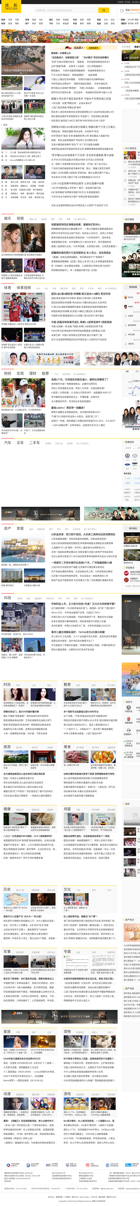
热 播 (4, 182)
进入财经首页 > (80, 374)
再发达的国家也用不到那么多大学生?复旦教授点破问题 (90, 720)
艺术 (109, 890)
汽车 (7, 443)
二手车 (34, 443)
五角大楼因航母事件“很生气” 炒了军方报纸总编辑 (75, 144)
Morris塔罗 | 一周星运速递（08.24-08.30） (24, 1080)
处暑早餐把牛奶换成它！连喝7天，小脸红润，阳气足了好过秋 (94, 787)
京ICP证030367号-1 (86, 1173)
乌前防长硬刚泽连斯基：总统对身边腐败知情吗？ (88, 987)
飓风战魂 (40, 193)
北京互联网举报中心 (35, 1165)
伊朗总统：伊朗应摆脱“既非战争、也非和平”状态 (75, 131)
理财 (17, 23)
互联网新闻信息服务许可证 (62, 1176)
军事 (10, 20)
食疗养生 (96, 747)
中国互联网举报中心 (15, 1165)
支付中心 (51, 1197)
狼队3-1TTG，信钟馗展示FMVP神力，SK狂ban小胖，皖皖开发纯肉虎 (98, 1129)
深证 (137, 371)
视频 (58, 20)
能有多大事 (26, 182)
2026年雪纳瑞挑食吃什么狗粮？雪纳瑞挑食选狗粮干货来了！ (93, 1080)
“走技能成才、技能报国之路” (65, 57)
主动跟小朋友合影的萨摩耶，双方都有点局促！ (87, 1076)
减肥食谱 (111, 747)
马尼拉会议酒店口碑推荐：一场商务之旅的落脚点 (27, 796)
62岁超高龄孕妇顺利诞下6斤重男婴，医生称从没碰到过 (91, 845)
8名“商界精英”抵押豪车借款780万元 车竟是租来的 (75, 192)
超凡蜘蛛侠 (38, 190)
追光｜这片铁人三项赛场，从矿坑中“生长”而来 (26, 925)
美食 (67, 747)
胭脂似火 (25, 186)
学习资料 (111, 685)
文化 (106, 20)
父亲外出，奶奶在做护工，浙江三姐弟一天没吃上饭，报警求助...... (96, 996)
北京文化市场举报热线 (114, 1165)
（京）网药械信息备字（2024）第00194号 (124, 1173)
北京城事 (126, 47)
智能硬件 (38, 598)
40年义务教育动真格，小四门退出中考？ (83, 733)
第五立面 (15, 182)
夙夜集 (41, 186)
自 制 (4, 186)
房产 (7, 528)
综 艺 (4, 197)
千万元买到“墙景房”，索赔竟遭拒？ (68, 75)
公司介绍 (94, 1197)
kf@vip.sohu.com (106, 1189)
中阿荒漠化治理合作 (61, 84)
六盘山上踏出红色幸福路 (63, 79)
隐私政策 (101, 1197)
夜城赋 (33, 186)
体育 (7, 288)
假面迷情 (15, 186)
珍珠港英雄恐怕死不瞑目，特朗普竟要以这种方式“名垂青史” (32, 992)
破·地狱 (14, 190)
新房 (34, 23)
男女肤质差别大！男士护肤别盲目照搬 (22, 853)
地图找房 (41, 529)
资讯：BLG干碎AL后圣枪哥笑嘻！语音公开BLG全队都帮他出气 (94, 1143)
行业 (56, 374)
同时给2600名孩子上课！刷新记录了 (25, 156)
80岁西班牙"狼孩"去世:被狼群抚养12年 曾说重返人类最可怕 (80, 136)
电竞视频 (80, 1094)
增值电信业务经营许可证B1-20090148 (18, 1173)
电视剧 (66, 20)
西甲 (81, 288)
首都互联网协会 (135, 1165)
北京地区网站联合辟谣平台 (62, 1179)
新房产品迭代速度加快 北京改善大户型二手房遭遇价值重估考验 (82, 580)
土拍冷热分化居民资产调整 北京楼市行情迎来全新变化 (77, 567)
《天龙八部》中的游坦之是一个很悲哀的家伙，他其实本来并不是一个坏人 (39, 1125)
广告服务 (67, 1197)
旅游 (82, 20)
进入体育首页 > (111, 288)
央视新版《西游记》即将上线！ (18, 1138)
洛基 (34, 182)
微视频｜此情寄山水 (61, 53)
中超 (54, 288)
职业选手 (96, 1094)
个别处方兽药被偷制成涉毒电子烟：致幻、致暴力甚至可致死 (80, 168)
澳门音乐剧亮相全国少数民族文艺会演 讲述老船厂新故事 (91, 921)
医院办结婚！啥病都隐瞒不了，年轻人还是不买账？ (89, 840)
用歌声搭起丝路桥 (82, 84)
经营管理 (66, 374)
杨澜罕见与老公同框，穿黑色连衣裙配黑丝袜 (25, 729)
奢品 (49, 685)
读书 (94, 890)
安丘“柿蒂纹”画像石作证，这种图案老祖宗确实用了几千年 (92, 938)
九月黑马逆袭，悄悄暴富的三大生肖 (20, 1067)
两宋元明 (51, 890)
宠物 (67, 1032)
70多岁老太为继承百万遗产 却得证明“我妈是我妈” (75, 197)
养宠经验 (80, 1032)
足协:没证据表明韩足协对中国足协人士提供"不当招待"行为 (79, 205)
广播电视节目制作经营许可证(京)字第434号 (124, 1176)
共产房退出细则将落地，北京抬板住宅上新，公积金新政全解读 (82, 571)
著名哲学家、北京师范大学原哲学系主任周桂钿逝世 (89, 929)
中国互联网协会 (94, 1165)
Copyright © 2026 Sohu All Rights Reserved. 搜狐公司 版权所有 (82, 1201)
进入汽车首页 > (82, 443)
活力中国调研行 (94, 66)
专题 (17, 20)
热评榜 (131, 23)
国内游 (19, 747)
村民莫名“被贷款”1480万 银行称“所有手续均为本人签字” (78, 121)
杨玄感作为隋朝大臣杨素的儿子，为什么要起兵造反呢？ (30, 921)
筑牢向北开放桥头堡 (61, 92)
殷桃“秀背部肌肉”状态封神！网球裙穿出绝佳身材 (27, 725)
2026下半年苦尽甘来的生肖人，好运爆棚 (23, 1076)
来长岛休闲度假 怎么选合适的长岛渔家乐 (23, 782)
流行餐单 (80, 747)
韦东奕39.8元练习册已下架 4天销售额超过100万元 (75, 177)
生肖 (49, 1032)
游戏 (113, 23)
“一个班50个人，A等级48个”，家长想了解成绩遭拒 (88, 729)
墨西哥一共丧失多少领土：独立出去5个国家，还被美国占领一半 (34, 938)
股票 (45, 373)
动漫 (106, 23)
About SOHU (84, 1197)
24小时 (131, 20)
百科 (58, 529)
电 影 (4, 190)
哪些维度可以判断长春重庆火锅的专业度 (83, 782)
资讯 (50, 529)
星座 (7, 1032)
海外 (66, 529)
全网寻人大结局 (76, 66)
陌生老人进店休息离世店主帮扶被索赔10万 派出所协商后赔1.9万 (82, 112)
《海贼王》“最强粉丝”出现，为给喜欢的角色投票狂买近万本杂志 (34, 1143)
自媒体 (48, 443)
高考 (78, 685)
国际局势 (20, 952)
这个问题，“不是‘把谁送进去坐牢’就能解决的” (86, 716)
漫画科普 (35, 1094)
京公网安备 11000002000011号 (18, 1179)
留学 (94, 685)
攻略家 (50, 747)
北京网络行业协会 (54, 1165)
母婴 (89, 20)
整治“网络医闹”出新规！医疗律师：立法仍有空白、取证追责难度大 (35, 849)
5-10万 (127, 479)
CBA (46, 288)
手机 (59, 598)
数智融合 (55, 70)
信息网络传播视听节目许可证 (118, 1179)
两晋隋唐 (35, 890)
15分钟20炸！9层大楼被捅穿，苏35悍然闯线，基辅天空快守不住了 (36, 987)
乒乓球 (90, 288)
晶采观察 (92, 75)
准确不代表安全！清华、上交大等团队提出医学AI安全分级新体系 (35, 845)
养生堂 (24, 197)
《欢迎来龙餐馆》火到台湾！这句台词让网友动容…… (90, 983)
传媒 (94, 952)
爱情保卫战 (39, 197)
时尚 (7, 685)
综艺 (60, 219)
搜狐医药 (20, 810)
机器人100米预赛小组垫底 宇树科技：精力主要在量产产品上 (80, 173)
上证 (127, 371)
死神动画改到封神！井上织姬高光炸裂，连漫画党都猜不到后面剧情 (36, 1129)
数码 (75, 598)
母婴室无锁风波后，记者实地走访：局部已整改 (87, 858)
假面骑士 (15, 193)
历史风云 (51, 952)
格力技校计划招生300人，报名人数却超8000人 (86, 725)
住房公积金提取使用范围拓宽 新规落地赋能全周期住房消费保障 (82, 543)
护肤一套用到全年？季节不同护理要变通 (23, 858)
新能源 (66, 23)
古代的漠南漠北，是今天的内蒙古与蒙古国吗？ (26, 934)
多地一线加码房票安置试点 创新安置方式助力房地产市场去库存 (82, 552)
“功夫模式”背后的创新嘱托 (96, 57)
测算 (18, 1032)
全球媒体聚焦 (104, 88)
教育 (82, 23)
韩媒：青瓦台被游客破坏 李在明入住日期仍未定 (74, 140)
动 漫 (4, 193)
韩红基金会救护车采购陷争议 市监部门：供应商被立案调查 (80, 116)
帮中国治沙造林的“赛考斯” (64, 88)
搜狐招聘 (59, 1197)
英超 (34, 20)
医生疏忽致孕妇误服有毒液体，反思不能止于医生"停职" (91, 853)
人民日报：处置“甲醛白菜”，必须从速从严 (71, 103)
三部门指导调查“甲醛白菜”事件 (66, 107)
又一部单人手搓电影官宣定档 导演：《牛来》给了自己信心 (79, 164)
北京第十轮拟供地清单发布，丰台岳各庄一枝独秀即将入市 (79, 576)
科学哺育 (96, 810)
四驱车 (127, 483)
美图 (68, 219)
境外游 (34, 747)
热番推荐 (51, 1094)
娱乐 (7, 218)
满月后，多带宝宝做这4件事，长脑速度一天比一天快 (89, 849)
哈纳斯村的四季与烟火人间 (99, 92)
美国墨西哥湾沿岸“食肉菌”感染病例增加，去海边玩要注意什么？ (34, 840)
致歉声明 (111, 952)
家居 (41, 23)
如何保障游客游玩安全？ (99, 62)
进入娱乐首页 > (80, 219)
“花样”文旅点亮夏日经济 (62, 62)
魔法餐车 (31, 193)
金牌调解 (15, 197)
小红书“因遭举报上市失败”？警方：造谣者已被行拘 (76, 188)
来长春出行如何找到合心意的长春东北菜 (23, 787)
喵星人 (95, 1032)
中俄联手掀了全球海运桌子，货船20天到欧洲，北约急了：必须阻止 (36, 983)
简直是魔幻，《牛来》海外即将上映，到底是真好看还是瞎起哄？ (34, 1134)
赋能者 (80, 62)
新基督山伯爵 (25, 190)
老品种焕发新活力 (96, 70)
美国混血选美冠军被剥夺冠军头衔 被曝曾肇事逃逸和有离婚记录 (82, 149)
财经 (7, 373)
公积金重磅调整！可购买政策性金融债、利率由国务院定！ (79, 539)
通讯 (28, 598)
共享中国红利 (100, 84)
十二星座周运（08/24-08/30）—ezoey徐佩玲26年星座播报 (32, 1072)
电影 (52, 219)
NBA (41, 20)
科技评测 (50, 598)
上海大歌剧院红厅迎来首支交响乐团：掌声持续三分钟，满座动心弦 (96, 934)
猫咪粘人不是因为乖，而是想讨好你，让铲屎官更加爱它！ (92, 1063)
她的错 (41, 182)
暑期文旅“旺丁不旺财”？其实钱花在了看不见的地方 (28, 791)
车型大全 (59, 443)
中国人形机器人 (87, 88)
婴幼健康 (111, 810)
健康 (89, 23)
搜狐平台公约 (111, 1197)
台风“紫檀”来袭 (58, 66)
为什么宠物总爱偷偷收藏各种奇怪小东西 (83, 1072)
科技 (7, 598)
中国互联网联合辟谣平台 (88, 1181)
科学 (67, 598)
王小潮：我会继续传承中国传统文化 (25, 152)
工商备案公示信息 (85, 1179)
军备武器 (35, 952)
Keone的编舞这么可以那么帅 (22, 160)
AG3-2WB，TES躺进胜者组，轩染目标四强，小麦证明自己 (93, 1138)
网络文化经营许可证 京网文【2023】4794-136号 (22, 1176)
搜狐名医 (35, 810)
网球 (99, 288)
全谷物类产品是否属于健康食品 (79, 796)
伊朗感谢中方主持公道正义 (77, 1000)
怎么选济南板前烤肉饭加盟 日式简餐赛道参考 (86, 778)
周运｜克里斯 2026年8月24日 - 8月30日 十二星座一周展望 (31, 1063)
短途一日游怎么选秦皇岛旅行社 (18, 778)
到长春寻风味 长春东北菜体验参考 (80, 791)
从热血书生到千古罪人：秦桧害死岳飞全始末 (25, 929)
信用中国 (7, 1181)
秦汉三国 (20, 890)
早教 (78, 810)
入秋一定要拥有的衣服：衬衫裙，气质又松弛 (25, 733)
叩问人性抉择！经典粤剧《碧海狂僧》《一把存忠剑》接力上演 (94, 925)
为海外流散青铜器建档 (74, 70)
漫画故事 (20, 1094)
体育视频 (24, 288)
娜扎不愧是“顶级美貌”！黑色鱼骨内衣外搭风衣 (26, 716)
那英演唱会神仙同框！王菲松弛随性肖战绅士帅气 (27, 720)
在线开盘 (76, 529)
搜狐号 (128, 702)
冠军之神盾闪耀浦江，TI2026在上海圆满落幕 (86, 1134)
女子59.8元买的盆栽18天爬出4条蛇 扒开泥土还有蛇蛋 (77, 160)
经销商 (69, 443)
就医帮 (50, 810)
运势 (34, 1032)
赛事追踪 (111, 1094)
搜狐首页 (11, 6)
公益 (78, 952)
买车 (58, 23)
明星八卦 (33, 219)
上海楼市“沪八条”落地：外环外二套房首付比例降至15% (78, 548)
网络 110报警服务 (73, 1165)
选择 (30, 197)
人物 (34, 685)
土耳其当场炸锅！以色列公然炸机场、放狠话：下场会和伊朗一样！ (36, 996)
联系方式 (75, 1197)
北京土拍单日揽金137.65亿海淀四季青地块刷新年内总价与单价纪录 (84, 556)
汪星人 (110, 1032)
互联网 (19, 598)
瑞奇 (23, 193)
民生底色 (78, 92)
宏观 (10, 23)
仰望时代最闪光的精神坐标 (91, 79)
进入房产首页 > (90, 529)
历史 (113, 20)
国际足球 (64, 288)
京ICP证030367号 (58, 1173)
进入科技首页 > (87, 598)
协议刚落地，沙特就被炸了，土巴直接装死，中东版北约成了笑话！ (36, 1000)
